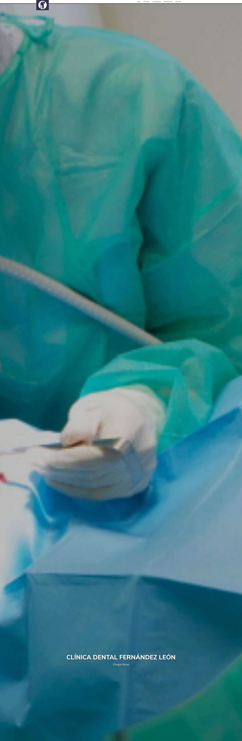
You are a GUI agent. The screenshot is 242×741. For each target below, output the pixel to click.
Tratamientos (156, 1)
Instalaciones (168, 1)
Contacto (178, 1)
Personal (146, 1)
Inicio (139, 1)
